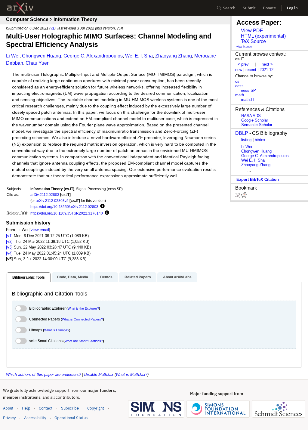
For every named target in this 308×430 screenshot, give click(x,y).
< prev (243, 64)
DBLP (241, 133)
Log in (292, 8)
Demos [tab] (106, 277)
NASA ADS (251, 115)
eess (239, 86)
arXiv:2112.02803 (44, 194)
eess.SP (248, 90)
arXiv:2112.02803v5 (52, 201)
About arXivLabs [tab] (177, 277)
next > (267, 64)
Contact (46, 408)
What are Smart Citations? (84, 341)
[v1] (9, 236)
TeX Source (253, 41)
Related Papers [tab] (138, 277)
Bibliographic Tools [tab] (28, 277)
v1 (52, 28)
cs (237, 81)
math (239, 95)
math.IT (247, 99)
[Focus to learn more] (101, 206)
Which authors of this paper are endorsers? (43, 374)
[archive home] (20, 8)
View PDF (252, 30)
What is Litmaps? (56, 330)
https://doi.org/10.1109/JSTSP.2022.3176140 (66, 213)
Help (26, 408)
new (238, 69)
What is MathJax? (131, 374)
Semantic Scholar (256, 124)
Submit (249, 8)
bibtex (260, 140)
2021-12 (266, 69)
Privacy (9, 417)
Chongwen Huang (41, 55)
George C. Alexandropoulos (93, 55)
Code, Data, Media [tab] (72, 277)
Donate (269, 8)
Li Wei (13, 55)
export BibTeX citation (257, 179)
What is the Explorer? (83, 308)
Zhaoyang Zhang (173, 55)
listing (246, 140)
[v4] (9, 253)
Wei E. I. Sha (139, 55)
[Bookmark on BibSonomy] (238, 196)
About (8, 408)
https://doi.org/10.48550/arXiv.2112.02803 (64, 207)
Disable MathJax (98, 374)
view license (244, 46)
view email (40, 229)
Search (229, 8)
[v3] (9, 247)
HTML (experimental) (263, 36)
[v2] (9, 241)
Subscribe (70, 408)
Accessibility (35, 417)
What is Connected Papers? (82, 319)
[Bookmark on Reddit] (244, 196)
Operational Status (71, 417)
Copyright (95, 408)
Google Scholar (254, 120)
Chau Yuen (38, 63)
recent (250, 69)
